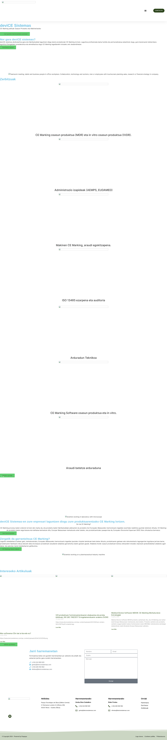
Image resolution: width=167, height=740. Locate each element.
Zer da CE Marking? (83, 524)
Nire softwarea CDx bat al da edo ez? (15, 633)
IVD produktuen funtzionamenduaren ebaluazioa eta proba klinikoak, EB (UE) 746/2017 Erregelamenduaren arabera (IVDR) (82, 616)
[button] (145, 10)
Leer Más (2, 641)
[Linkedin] (9, 716)
